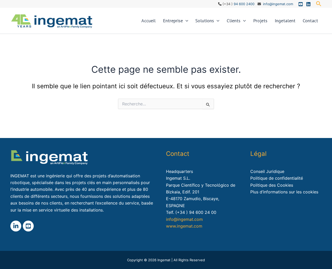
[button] (319, 4)
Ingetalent (285, 21)
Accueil (148, 21)
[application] (185, 20)
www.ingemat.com (184, 226)
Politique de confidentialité (276, 178)
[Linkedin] (308, 4)
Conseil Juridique (267, 171)
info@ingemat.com (278, 4)
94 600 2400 (244, 4)
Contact (310, 21)
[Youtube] (300, 4)
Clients (233, 21)
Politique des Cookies (271, 185)
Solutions (204, 21)
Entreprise (173, 21)
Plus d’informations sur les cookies (284, 191)
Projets (260, 21)
